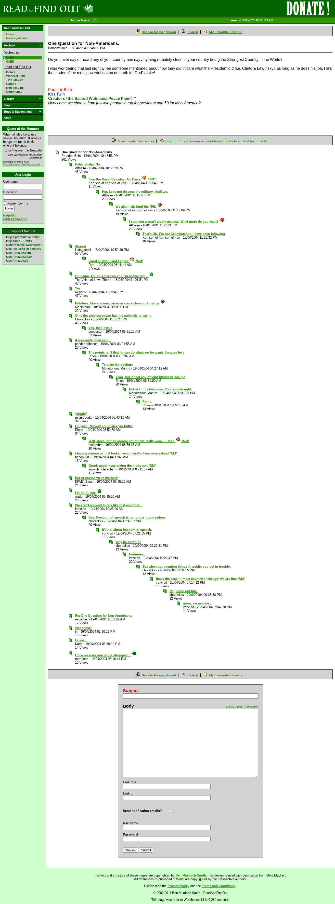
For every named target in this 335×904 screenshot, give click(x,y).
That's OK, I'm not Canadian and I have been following (183, 234)
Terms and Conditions (218, 886)
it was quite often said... (93, 340)
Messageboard (16, 38)
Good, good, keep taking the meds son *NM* (122, 465)
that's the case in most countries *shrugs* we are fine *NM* (200, 579)
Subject (131, 690)
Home (10, 34)
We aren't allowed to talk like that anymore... (108, 505)
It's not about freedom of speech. (127, 530)
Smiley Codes (234, 706)
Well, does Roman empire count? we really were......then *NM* (139, 441)
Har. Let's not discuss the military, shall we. (135, 191)
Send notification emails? (142, 811)
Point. (147, 401)
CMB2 (10, 57)
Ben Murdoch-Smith (191, 875)
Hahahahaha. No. (88, 164)
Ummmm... (137, 554)
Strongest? (83, 628)
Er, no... (81, 640)
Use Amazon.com (18, 253)
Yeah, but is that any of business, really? (150, 377)
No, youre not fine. (183, 591)
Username (10, 181)
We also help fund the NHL (136, 206)
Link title (129, 782)
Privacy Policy (178, 886)
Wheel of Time (16, 76)
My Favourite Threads (225, 32)
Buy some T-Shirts (19, 241)
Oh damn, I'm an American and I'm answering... (112, 276)
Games (11, 84)
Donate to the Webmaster (24, 245)
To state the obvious (117, 365)
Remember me (17, 203)
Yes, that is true (100, 328)
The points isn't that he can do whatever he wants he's (136, 352)
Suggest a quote (31, 164)
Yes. (78, 288)
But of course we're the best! (96, 478)
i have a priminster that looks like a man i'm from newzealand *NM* (126, 453)
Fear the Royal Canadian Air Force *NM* (122, 179)
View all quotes (11, 164)
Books (10, 72)
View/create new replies (136, 141)
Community (14, 92)
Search (192, 32)
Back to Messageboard (159, 32)
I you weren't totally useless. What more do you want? (174, 221)
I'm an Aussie (86, 493)
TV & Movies (15, 80)
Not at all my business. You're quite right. (160, 389)
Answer (80, 246)
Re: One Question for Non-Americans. (103, 615)
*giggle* (81, 414)
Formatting (251, 706)
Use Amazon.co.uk (19, 257)
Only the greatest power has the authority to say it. (113, 315)
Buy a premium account (22, 237)
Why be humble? (128, 542)
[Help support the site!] (308, 8)
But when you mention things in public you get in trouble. (186, 566)
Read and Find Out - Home (73, 8)
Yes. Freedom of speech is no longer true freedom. (127, 517)
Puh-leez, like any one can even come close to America (117, 303)
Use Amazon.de (17, 260)
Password (10, 192)
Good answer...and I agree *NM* (116, 261)
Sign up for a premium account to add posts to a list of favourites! (216, 141)
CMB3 (10, 61)
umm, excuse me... (197, 603)
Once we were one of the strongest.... (103, 655)
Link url (129, 793)
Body (128, 706)
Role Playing (15, 88)
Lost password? (15, 219)
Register (9, 215)
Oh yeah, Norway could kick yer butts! (104, 426)
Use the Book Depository (23, 249)
